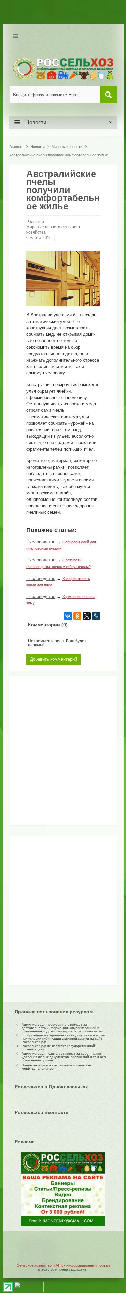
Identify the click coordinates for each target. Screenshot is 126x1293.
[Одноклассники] (77, 616)
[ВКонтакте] (68, 616)
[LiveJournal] (96, 616)
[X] (87, 616)
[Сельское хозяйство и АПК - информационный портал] (63, 68)
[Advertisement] (54, 753)
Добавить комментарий (53, 659)
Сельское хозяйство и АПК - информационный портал (63, 1265)
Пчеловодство (40, 541)
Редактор (35, 221)
